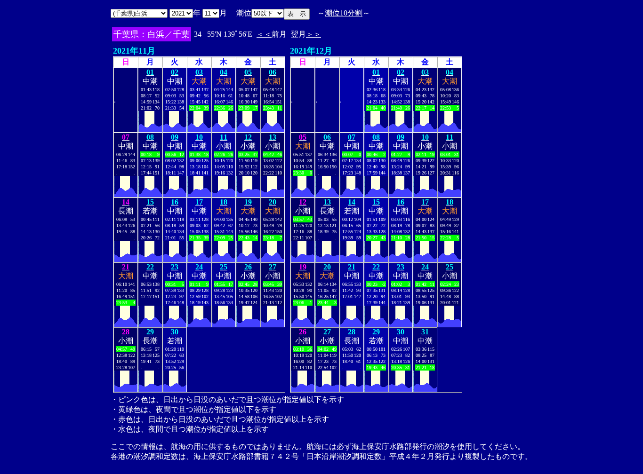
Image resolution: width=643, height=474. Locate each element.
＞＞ (313, 34)
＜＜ (264, 34)
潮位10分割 (343, 13)
